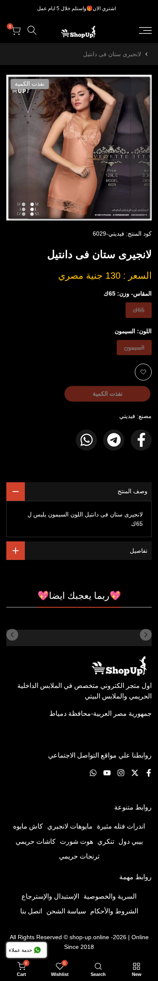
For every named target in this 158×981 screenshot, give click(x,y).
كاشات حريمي (36, 841)
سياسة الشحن (66, 911)
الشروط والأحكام (114, 911)
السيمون (134, 349)
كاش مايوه (28, 826)
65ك (138, 312)
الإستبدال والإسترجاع (50, 896)
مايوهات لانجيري (70, 826)
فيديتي (127, 416)
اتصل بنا (31, 911)
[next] (12, 635)
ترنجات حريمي (79, 856)
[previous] (146, 635)
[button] (143, 372)
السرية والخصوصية (110, 896)
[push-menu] (145, 30)
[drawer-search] (32, 30)
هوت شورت (76, 841)
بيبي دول (130, 841)
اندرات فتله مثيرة (121, 826)
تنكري (105, 841)
